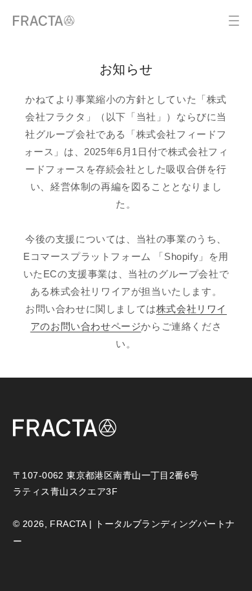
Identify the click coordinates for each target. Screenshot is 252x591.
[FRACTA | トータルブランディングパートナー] (43, 21)
